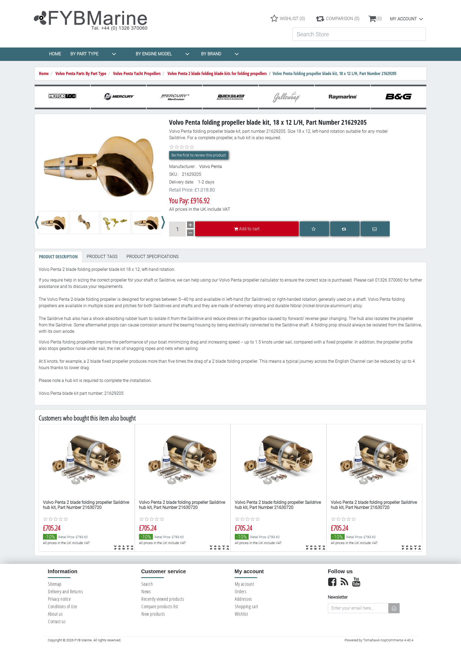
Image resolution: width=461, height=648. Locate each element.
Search (147, 584)
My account (403, 18)
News (146, 591)
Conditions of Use (62, 606)
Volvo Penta (210, 166)
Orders (240, 591)
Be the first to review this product (199, 155)
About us (55, 614)
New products (153, 614)
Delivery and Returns (65, 591)
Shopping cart (246, 606)
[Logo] (95, 18)
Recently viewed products (162, 599)
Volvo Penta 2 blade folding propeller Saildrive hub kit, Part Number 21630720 (86, 505)
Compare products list (159, 606)
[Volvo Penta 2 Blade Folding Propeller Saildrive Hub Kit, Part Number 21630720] (86, 460)
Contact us (57, 621)
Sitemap (55, 584)
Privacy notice (59, 599)
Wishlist (241, 614)
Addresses (243, 599)
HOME (55, 53)
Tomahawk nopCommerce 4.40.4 (388, 640)
